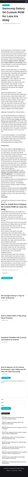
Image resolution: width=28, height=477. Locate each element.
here (4, 202)
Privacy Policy (14, 470)
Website (2, 405)
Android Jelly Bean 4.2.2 (13, 69)
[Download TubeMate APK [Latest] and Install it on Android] (14, 329)
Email (2, 402)
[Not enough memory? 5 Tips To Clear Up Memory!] (14, 288)
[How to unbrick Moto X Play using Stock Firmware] (14, 308)
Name (2, 399)
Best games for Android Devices (16, 112)
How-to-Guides (6, 5)
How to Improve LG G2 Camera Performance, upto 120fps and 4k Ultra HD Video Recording (13, 369)
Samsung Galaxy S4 (6, 50)
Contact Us (8, 470)
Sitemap (20, 470)
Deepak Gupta (6, 23)
